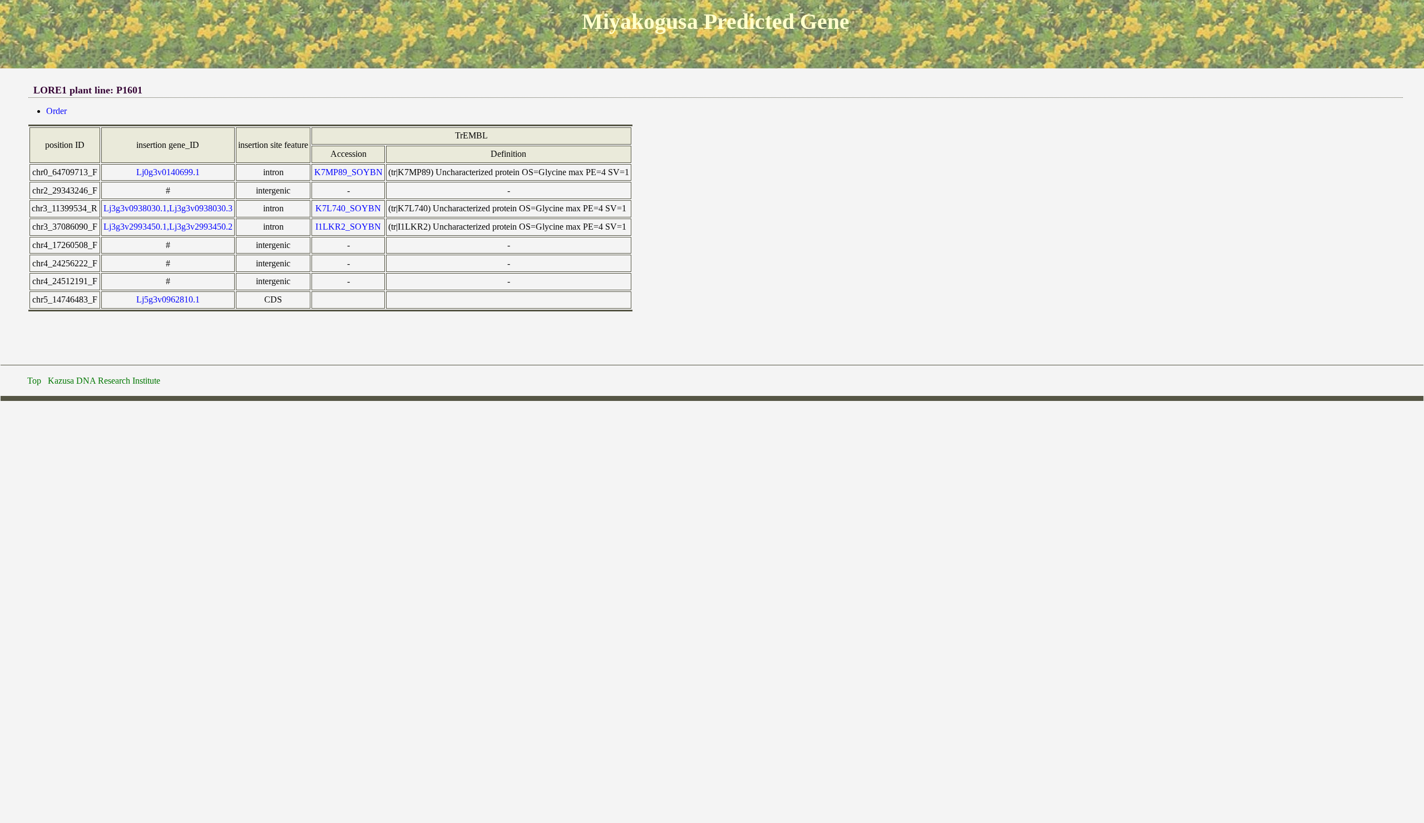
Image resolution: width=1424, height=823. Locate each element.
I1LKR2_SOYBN (348, 226)
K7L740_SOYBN (348, 208)
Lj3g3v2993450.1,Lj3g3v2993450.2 (168, 226)
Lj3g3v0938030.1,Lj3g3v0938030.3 (168, 208)
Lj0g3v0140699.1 (168, 172)
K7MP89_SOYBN (348, 172)
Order (56, 111)
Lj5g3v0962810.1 (168, 299)
